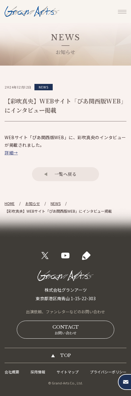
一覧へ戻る (66, 174)
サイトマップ (68, 371)
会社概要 (12, 371)
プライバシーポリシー (108, 371)
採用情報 (37, 371)
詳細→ (11, 152)
